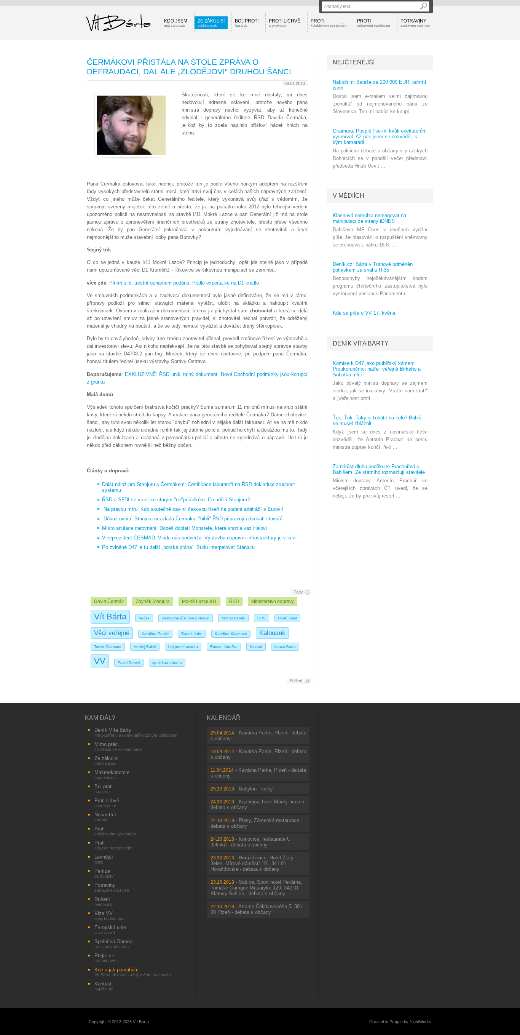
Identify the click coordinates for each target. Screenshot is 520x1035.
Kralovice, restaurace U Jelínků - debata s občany (250, 842)
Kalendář (224, 718)
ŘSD (234, 601)
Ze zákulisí (211, 22)
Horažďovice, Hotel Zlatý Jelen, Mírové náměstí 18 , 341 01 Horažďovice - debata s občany (252, 863)
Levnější (103, 859)
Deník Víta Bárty (361, 343)
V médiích (348, 195)
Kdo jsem (175, 22)
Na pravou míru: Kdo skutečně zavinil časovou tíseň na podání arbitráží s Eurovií (193, 509)
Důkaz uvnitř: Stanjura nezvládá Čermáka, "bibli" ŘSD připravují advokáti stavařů (193, 518)
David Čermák (109, 601)
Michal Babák (233, 618)
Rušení (103, 901)
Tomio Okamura (107, 647)
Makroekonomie (111, 774)
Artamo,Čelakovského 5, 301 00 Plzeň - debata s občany (256, 909)
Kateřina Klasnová (231, 634)
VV (99, 661)
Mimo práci (118, 746)
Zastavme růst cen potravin (185, 618)
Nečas (144, 618)
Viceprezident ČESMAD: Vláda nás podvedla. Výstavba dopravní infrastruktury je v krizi (199, 538)
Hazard (256, 647)
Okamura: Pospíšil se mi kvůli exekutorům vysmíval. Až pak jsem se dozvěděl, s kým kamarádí (380, 136)
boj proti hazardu (183, 647)
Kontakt (103, 986)
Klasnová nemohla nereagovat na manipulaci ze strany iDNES (369, 218)
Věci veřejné (111, 633)
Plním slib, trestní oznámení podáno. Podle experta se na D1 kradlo (184, 283)
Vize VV (110, 915)
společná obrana (167, 663)
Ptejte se (106, 958)
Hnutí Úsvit (287, 618)
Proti (329, 22)
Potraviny (415, 22)
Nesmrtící (105, 817)
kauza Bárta (285, 647)
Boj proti (246, 22)
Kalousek (272, 633)
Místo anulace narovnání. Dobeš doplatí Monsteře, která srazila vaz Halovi (184, 528)
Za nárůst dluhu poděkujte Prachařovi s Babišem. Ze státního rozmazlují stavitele (379, 469)
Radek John (192, 634)
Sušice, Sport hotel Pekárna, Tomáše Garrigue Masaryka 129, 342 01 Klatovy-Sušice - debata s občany (256, 887)
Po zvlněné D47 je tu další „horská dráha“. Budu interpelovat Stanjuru (178, 547)
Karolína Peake (155, 634)
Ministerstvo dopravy (272, 601)
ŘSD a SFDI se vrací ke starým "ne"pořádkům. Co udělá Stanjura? (176, 499)
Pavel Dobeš (129, 663)
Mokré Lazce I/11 (199, 601)
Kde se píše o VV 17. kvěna (364, 313)
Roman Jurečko (224, 647)
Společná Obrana (113, 944)
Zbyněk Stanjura (153, 601)
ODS (261, 618)
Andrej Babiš (145, 647)
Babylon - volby (256, 789)
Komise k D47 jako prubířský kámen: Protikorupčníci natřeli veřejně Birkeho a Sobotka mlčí (377, 369)
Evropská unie (110, 930)
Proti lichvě (284, 22)
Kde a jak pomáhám (132, 972)
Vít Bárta (110, 616)
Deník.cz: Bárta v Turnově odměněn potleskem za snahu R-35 (373, 267)
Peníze (104, 873)
